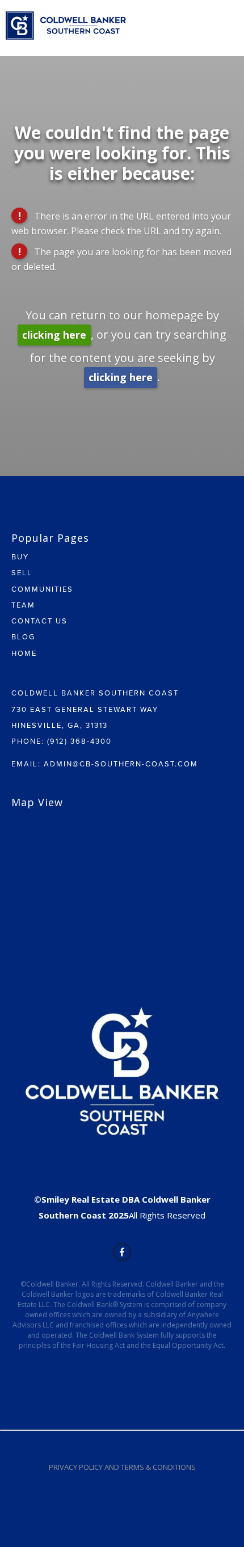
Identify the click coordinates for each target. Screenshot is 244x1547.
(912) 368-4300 (79, 741)
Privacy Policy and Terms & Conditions (122, 1467)
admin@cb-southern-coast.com (121, 763)
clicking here (54, 335)
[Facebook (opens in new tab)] (122, 1252)
